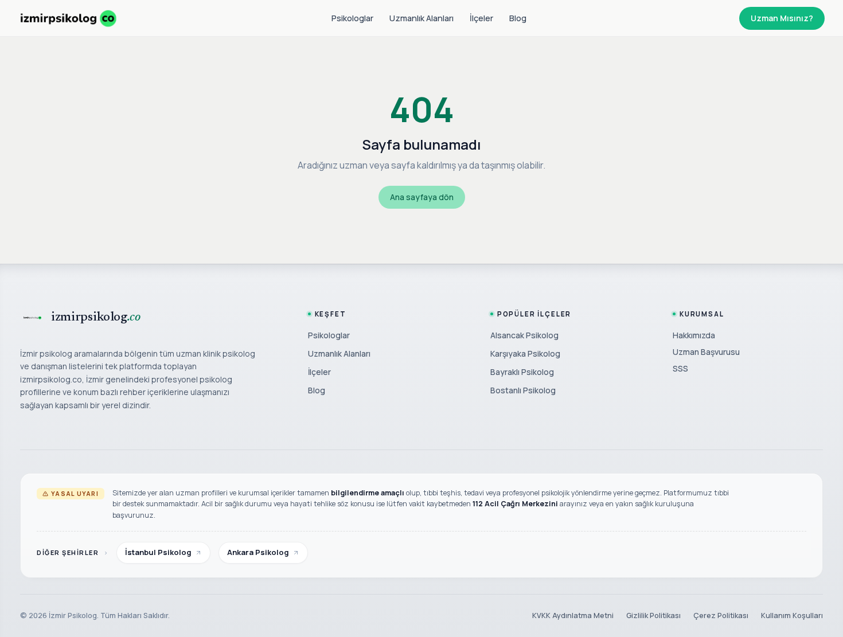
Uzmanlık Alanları (421, 18)
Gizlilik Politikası (653, 615)
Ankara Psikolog (258, 552)
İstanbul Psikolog (158, 552)
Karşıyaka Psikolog (525, 353)
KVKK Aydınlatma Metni (573, 615)
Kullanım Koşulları (792, 615)
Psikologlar (352, 18)
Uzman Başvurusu (706, 351)
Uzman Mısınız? (782, 18)
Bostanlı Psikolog (523, 390)
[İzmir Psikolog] (68, 18)
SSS (680, 368)
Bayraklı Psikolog (522, 371)
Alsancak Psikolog (524, 335)
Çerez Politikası (720, 615)
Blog (517, 18)
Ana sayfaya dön (422, 197)
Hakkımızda (694, 335)
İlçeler (481, 18)
